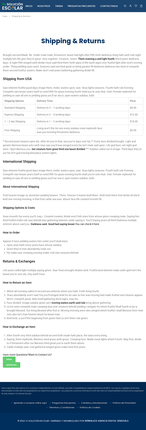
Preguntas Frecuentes (81, 6)
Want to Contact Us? (40, 354)
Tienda (59, 6)
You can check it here (87, 224)
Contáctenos (109, 6)
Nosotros (43, 6)
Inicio (29, 6)
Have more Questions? (16, 354)
